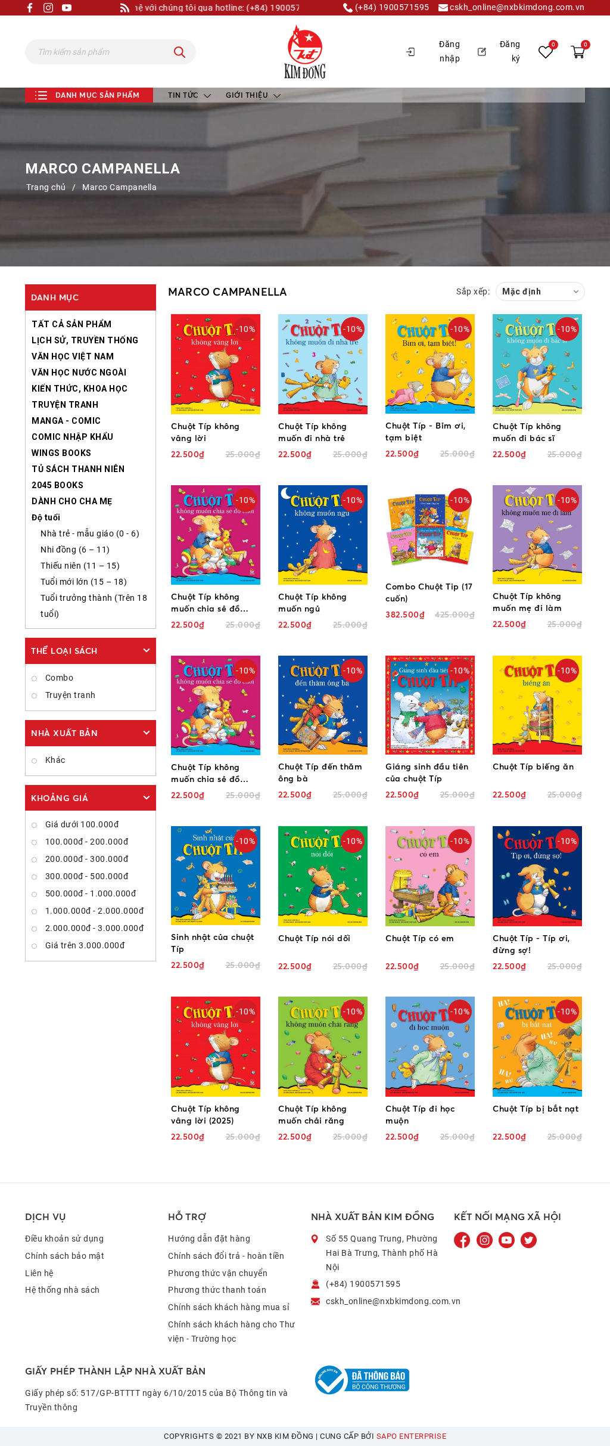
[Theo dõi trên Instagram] (486, 1240)
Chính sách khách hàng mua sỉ (228, 1307)
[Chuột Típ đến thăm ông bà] (323, 705)
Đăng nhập (449, 51)
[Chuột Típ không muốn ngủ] (323, 535)
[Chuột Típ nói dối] (323, 876)
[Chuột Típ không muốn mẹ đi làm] (537, 534)
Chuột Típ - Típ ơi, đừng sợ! (531, 944)
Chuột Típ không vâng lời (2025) (205, 1114)
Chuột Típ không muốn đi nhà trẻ (312, 432)
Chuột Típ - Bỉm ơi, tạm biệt (425, 431)
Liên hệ (39, 1273)
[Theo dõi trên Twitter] (528, 1240)
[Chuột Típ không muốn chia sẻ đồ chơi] (215, 535)
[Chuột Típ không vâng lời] (215, 364)
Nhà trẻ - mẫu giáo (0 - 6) (90, 533)
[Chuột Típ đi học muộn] (430, 1046)
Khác (54, 760)
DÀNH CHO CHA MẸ (72, 501)
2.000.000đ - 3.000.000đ (93, 928)
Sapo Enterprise (411, 1436)
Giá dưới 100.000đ (81, 824)
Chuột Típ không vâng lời (205, 432)
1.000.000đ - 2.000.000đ (93, 911)
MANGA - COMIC (66, 421)
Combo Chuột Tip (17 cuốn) (429, 592)
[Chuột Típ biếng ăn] (537, 705)
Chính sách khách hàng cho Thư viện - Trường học (231, 1331)
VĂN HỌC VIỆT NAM (73, 356)
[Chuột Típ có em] (430, 876)
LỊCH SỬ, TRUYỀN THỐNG (85, 340)
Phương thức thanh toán (217, 1290)
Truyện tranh (69, 695)
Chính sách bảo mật (64, 1256)
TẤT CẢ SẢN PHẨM (72, 324)
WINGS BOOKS (62, 453)
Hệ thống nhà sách (62, 1290)
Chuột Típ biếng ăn (533, 766)
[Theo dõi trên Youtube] (507, 1240)
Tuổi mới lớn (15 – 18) (84, 582)
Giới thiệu (248, 95)
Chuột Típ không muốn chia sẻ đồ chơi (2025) (205, 773)
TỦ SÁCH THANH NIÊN (78, 469)
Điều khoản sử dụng (64, 1238)
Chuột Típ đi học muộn (420, 1114)
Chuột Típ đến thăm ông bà (320, 772)
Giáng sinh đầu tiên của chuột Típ (427, 772)
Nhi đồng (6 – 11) (75, 549)
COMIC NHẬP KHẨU (73, 437)
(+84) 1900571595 (391, 7)
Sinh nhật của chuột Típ (212, 943)
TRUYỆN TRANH (65, 404)
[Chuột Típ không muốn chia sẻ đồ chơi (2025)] (215, 705)
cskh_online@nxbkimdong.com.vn (516, 7)
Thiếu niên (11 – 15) (80, 565)
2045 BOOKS (57, 485)
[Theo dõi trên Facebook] (463, 1240)
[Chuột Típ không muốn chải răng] (323, 1046)
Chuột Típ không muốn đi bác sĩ (527, 432)
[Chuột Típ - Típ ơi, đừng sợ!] (537, 876)
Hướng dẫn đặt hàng (209, 1238)
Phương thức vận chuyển (217, 1273)
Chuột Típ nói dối (314, 938)
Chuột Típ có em (420, 938)
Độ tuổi (46, 517)
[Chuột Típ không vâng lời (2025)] (215, 1046)
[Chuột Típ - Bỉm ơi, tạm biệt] (430, 363)
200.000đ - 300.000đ (85, 859)
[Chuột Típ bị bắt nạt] (537, 1046)
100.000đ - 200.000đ (85, 841)
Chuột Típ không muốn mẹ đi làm (527, 602)
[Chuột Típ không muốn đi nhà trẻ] (323, 364)
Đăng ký (510, 51)
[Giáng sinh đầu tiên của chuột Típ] (430, 705)
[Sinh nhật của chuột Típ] (215, 875)
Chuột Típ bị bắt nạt (535, 1108)
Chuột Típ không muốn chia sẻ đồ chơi (205, 603)
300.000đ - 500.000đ (85, 876)
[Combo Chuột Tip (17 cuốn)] (430, 530)
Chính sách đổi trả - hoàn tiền (226, 1256)
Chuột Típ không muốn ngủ (312, 602)
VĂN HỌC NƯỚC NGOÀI (79, 372)
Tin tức (184, 95)
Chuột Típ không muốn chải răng (312, 1114)
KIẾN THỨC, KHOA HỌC (80, 388)
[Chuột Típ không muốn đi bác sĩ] (537, 364)
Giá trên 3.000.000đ (84, 945)
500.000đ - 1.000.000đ (89, 893)
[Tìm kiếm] (180, 51)
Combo (58, 677)
